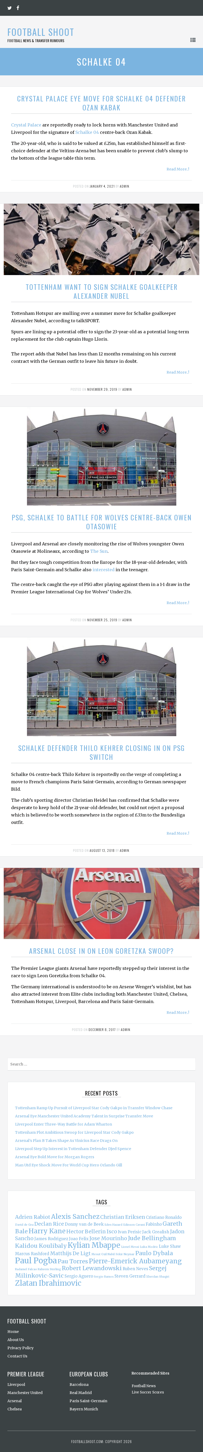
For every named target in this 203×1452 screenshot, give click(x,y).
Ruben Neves (135, 1268)
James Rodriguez (51, 1238)
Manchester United (25, 1392)
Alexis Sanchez (75, 1217)
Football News (144, 1386)
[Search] (191, 1065)
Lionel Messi (130, 1247)
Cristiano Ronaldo (164, 1217)
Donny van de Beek (84, 1224)
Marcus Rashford (32, 1253)
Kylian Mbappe (94, 1245)
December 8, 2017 (102, 1029)
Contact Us (17, 1356)
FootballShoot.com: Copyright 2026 (101, 1441)
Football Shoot (40, 31)
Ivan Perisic (129, 1231)
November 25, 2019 (102, 620)
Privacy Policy (20, 1348)
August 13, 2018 (102, 850)
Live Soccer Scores (148, 1392)
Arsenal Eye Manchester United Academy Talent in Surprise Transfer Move (84, 1116)
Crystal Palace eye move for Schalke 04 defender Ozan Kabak (101, 103)
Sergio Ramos (104, 1276)
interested (103, 569)
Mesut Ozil (99, 1254)
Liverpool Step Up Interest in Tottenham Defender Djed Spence (73, 1148)
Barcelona (79, 1384)
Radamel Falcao (26, 1269)
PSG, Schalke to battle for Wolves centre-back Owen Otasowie (102, 521)
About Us (15, 1339)
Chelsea (14, 1409)
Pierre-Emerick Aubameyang (135, 1261)
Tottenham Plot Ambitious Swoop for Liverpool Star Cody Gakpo (74, 1132)
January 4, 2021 (102, 186)
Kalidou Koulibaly (41, 1245)
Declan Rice (49, 1224)
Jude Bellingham (152, 1238)
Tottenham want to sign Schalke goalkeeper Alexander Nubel (102, 291)
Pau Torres (73, 1261)
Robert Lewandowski (92, 1268)
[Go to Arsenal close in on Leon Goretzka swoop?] (101, 903)
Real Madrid (81, 1392)
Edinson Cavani (134, 1224)
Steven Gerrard (129, 1276)
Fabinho (154, 1224)
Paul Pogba (36, 1260)
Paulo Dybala (154, 1253)
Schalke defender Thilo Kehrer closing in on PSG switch (101, 752)
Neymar (129, 1254)
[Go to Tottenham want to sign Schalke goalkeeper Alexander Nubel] (101, 239)
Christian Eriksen (122, 1217)
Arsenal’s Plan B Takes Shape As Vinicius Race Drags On (66, 1140)
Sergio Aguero (78, 1276)
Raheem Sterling (49, 1269)
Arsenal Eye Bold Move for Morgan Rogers (54, 1157)
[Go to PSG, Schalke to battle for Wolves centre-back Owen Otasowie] (101, 456)
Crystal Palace (26, 125)
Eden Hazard (113, 1224)
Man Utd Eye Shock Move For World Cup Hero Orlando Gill (68, 1165)
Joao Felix (79, 1238)
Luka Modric (149, 1247)
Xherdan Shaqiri (157, 1276)
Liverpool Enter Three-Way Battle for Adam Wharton (63, 1124)
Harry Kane (47, 1231)
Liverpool (16, 1384)
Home (13, 1331)
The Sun (99, 551)
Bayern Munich (84, 1409)
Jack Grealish (155, 1231)
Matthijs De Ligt (70, 1253)
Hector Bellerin (86, 1231)
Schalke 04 (87, 132)
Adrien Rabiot (32, 1217)
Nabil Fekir (115, 1254)
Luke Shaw (170, 1246)
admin (124, 186)
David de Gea (24, 1224)
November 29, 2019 (102, 389)
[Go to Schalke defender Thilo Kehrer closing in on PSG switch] (101, 686)
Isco (112, 1231)
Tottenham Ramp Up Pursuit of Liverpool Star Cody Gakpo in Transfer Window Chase (93, 1108)
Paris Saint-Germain (88, 1401)
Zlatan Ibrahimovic (48, 1283)
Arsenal (14, 1401)
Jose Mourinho (108, 1238)
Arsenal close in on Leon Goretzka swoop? (101, 951)
